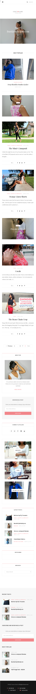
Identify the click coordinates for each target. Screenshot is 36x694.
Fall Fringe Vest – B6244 (18, 669)
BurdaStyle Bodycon (20, 523)
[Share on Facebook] (17, 162)
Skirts (18, 225)
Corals (18, 271)
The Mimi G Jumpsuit (18, 148)
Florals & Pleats (18, 229)
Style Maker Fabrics (19, 539)
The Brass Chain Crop (18, 319)
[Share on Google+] (22, 162)
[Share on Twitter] (19, 162)
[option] (18, 31)
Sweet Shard (15, 684)
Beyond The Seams (18, 541)
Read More (18, 389)
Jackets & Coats (18, 82)
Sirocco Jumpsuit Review (18, 31)
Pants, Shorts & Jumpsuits (18, 26)
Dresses (16, 525)
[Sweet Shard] (18, 11)
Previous (10, 346)
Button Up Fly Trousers (20, 515)
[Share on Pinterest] (24, 162)
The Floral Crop (18, 106)
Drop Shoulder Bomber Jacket (18, 85)
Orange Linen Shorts (18, 196)
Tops (18, 102)
